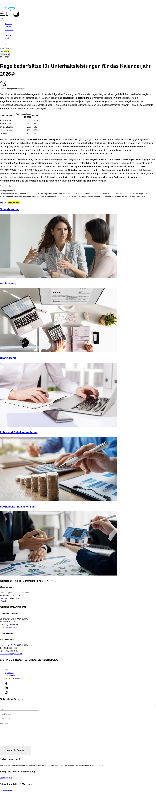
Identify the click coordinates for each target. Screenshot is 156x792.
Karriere (8, 35)
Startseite (8, 24)
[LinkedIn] (6, 689)
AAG (6, 670)
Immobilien (9, 30)
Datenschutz (10, 676)
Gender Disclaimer (12, 678)
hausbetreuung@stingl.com (11, 654)
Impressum (9, 673)
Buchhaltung (8, 283)
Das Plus (8, 38)
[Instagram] (6, 693)
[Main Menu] (2, 19)
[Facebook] (6, 684)
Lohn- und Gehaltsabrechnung (19, 432)
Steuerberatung (10, 209)
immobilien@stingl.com (9, 627)
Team (7, 32)
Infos (6, 41)
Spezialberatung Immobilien (17, 506)
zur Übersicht (7, 48)
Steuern (8, 27)
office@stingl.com (7, 601)
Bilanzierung (8, 357)
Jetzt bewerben (6, 778)
